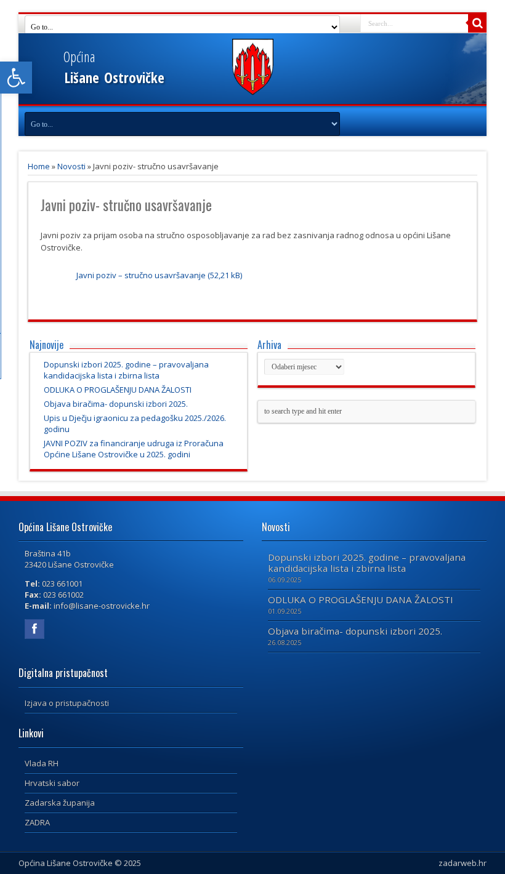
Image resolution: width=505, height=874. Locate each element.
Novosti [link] (71, 166)
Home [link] (39, 166)
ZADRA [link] (37, 822)
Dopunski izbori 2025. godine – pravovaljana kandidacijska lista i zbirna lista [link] (126, 370)
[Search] (477, 23)
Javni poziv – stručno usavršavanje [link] (141, 275)
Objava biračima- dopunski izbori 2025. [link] (116, 403)
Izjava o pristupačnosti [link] (67, 702)
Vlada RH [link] (42, 763)
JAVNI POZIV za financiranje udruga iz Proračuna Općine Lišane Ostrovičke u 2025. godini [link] (134, 449)
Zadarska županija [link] (60, 802)
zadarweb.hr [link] (462, 862)
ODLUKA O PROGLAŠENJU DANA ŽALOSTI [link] (118, 389)
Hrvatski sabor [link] (52, 782)
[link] (16, 78)
